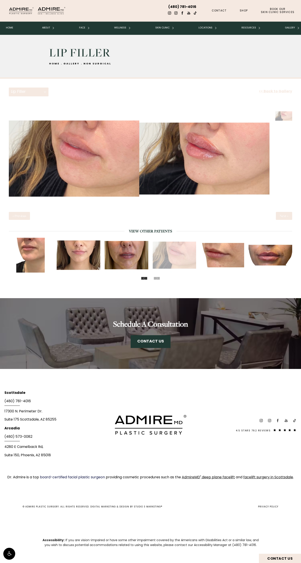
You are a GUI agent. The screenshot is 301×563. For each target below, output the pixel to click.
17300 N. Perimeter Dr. (23, 411)
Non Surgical (97, 64)
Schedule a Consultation (150, 324)
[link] (53, 403)
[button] (9, 554)
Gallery (290, 28)
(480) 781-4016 (244, 545)
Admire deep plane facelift (208, 477)
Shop (244, 11)
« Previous (19, 216)
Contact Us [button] (280, 559)
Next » (284, 216)
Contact (219, 11)
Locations (205, 28)
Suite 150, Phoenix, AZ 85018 (27, 455)
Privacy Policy (268, 507)
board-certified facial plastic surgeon (73, 477)
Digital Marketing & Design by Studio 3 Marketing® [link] (126, 507)
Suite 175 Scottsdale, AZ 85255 (30, 420)
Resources (249, 28)
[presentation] (144, 278)
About (46, 28)
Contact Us (150, 341)
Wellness (120, 28)
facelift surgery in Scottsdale (268, 477)
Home (9, 28)
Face (82, 28)
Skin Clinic (162, 28)
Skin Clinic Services (277, 11)
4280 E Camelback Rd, (23, 447)
